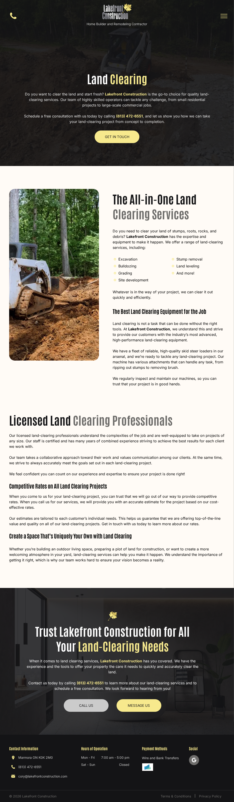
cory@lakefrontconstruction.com (42, 776)
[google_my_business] (194, 760)
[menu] (224, 16)
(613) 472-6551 (129, 116)
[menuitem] (176, 796)
